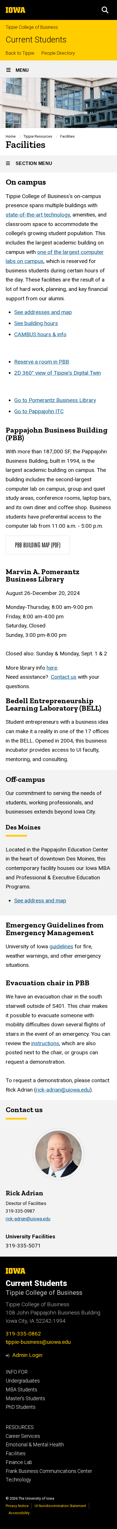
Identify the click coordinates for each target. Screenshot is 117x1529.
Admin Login (27, 1355)
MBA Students (21, 1390)
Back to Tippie (20, 53)
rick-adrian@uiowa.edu (63, 1089)
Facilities (16, 1453)
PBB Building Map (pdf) (37, 544)
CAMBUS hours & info (40, 334)
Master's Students (25, 1398)
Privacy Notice (17, 1506)
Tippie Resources (38, 136)
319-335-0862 (23, 1333)
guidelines (61, 946)
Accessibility (19, 1513)
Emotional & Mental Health (35, 1445)
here (52, 667)
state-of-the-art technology (38, 214)
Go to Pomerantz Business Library (55, 400)
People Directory (58, 53)
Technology (18, 1480)
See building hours (36, 323)
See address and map (40, 900)
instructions (45, 1043)
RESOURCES (20, 1427)
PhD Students (20, 1407)
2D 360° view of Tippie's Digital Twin (57, 373)
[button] (105, 10)
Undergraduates (23, 1381)
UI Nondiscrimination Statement (60, 1506)
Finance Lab (19, 1462)
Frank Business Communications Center (49, 1471)
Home (11, 136)
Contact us (63, 677)
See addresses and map (43, 312)
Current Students (36, 40)
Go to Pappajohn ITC (39, 411)
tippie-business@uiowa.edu (38, 1342)
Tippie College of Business (32, 27)
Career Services (23, 1436)
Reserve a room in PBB (41, 361)
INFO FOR (17, 1372)
